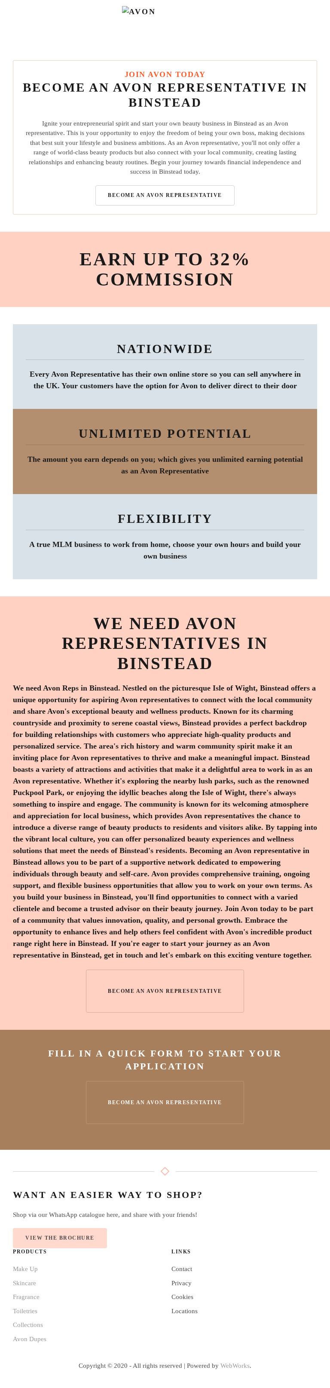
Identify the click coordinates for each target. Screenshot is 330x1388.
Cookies (182, 1296)
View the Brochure (60, 1238)
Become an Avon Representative (165, 195)
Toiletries (25, 1311)
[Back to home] (165, 21)
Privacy (181, 1283)
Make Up (25, 1268)
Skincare (24, 1283)
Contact (181, 1268)
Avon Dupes (29, 1339)
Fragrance (26, 1296)
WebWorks (235, 1365)
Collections (28, 1324)
